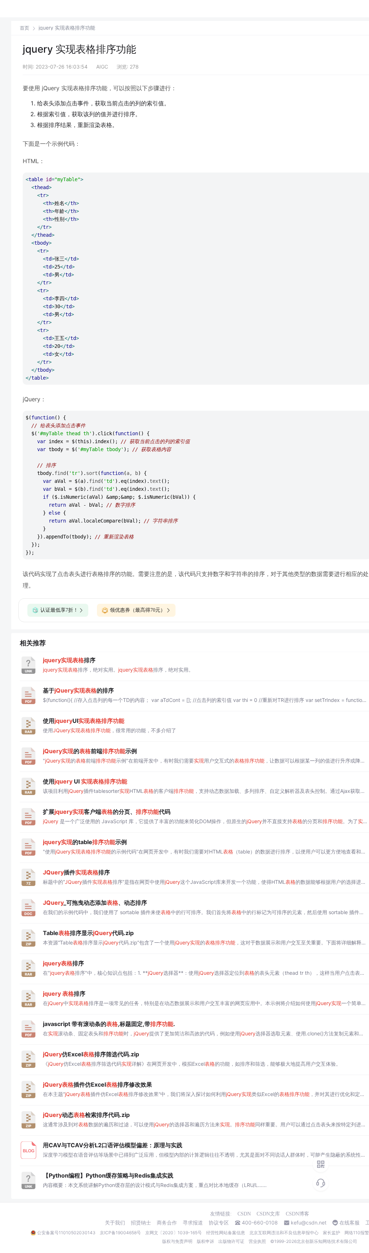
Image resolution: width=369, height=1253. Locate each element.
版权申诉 (205, 1241)
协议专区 (219, 1223)
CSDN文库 (268, 1214)
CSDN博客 (297, 1214)
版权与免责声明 (177, 1241)
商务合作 (167, 1223)
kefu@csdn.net (308, 1223)
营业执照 (257, 1241)
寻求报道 (193, 1223)
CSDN (244, 1214)
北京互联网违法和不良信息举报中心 (284, 1232)
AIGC (102, 67)
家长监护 (331, 1232)
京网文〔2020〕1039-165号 (173, 1232)
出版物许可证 (231, 1241)
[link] (24, 27)
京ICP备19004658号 (120, 1232)
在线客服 (349, 1223)
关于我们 (115, 1223)
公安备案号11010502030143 (66, 1232)
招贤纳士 (141, 1223)
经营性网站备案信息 (225, 1232)
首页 (24, 28)
